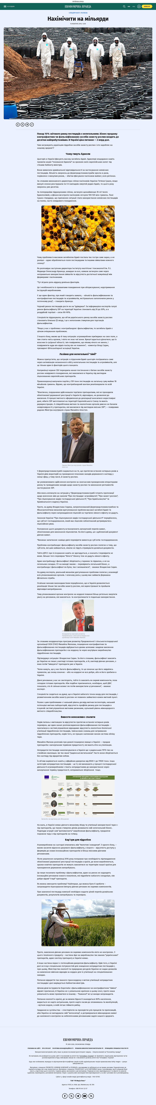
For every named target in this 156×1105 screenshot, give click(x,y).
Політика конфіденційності (62, 1048)
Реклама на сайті (34, 1048)
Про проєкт (46, 1048)
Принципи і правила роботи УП (116, 1048)
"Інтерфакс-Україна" (86, 1056)
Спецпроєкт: (78, 13)
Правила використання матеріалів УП (89, 1048)
